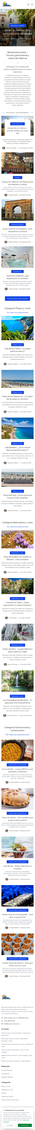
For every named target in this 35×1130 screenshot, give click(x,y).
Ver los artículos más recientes (17, 298)
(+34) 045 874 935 (9, 1021)
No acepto (10, 1125)
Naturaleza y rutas (17, 553)
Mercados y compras (17, 25)
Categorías (5, 1082)
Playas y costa (17, 345)
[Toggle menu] (32, 4)
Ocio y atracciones (18, 123)
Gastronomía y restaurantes (17, 765)
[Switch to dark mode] (28, 4)
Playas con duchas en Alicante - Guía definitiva (15, 1061)
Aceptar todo (25, 1125)
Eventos (17, 177)
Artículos (5, 1029)
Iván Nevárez (5, 1074)
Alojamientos (17, 271)
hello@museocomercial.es (12, 1024)
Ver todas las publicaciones (17, 312)
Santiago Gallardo (7, 1077)
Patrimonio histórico (17, 224)
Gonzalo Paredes (6, 1070)
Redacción (5, 1066)
